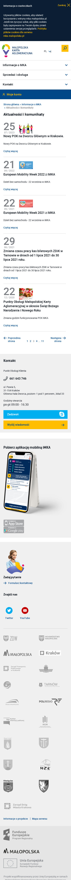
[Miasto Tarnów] (53, 685)
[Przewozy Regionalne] (53, 702)
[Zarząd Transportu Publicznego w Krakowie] (17, 668)
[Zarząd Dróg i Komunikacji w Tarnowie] (17, 685)
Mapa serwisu (39, 818)
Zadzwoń (11, 416)
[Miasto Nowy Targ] (17, 743)
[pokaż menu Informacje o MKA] (66, 65)
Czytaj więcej (10, 151)
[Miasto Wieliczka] (53, 743)
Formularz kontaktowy (20, 583)
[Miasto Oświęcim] (17, 786)
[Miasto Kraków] (53, 653)
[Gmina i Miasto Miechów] (53, 786)
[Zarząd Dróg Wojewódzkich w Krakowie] (17, 638)
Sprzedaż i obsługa (15, 75)
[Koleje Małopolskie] (17, 702)
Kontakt (8, 84)
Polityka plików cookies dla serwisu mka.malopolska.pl (25, 32)
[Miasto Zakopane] (17, 765)
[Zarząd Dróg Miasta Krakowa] (19, 806)
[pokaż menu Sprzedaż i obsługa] (66, 74)
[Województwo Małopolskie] (53, 638)
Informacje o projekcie (15, 818)
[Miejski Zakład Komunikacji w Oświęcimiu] (53, 765)
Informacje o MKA (14, 65)
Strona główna (11, 104)
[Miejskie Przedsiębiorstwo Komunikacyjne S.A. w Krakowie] (53, 668)
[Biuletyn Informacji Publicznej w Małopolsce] (17, 721)
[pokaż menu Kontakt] (66, 84)
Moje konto (14, 94)
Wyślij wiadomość (18, 424)
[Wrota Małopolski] (17, 653)
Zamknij (62, 5)
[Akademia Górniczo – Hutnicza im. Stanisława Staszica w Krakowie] (53, 721)
